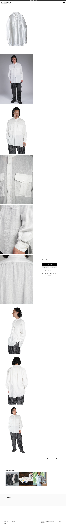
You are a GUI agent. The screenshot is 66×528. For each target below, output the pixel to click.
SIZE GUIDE (3, 459)
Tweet (53, 458)
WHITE (46, 259)
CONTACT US (49, 509)
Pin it (58, 458)
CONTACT (43, 2)
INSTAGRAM (60, 519)
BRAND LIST (35, 2)
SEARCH (61, 2)
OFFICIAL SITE (48, 2)
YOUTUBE (46, 267)
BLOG (54, 267)
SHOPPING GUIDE (15, 519)
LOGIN (58, 2)
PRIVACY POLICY (14, 518)
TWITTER (60, 521)
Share (49, 458)
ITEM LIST (39, 2)
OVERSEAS (14, 521)
